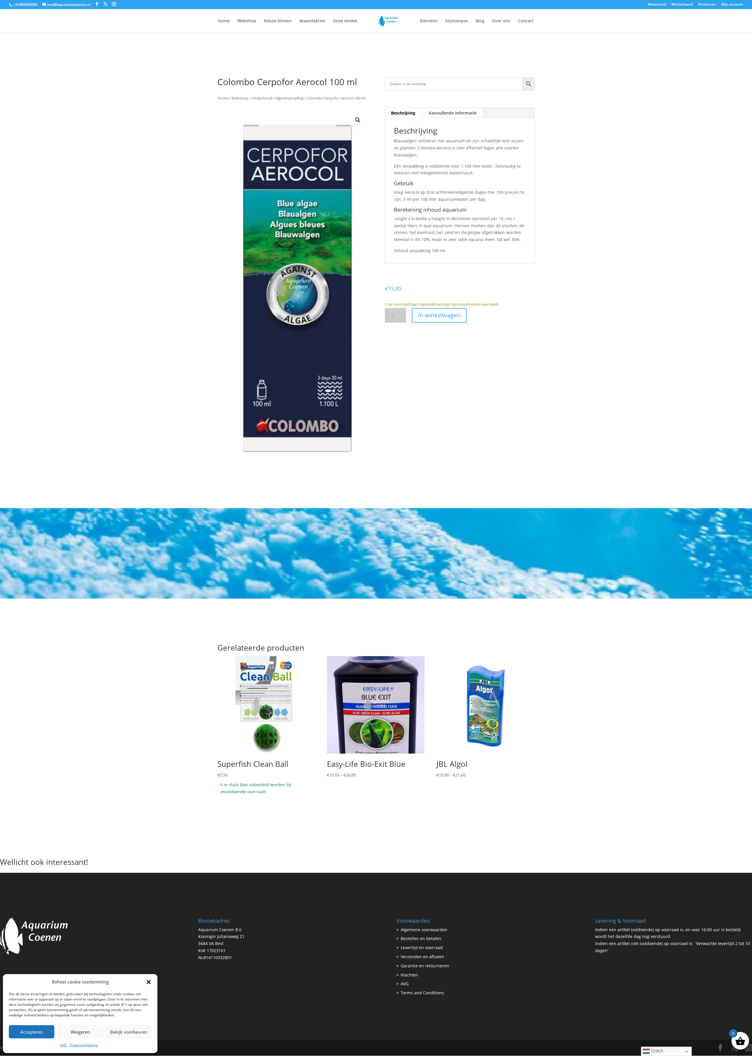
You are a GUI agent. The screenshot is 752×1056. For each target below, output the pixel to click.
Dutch (656, 1050)
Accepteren (31, 1032)
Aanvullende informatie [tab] (452, 113)
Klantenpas (456, 21)
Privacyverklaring (84, 1044)
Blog (480, 21)
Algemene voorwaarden (424, 929)
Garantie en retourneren (425, 966)
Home (224, 21)
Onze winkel (345, 21)
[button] (149, 982)
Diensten (429, 21)
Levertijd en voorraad (422, 947)
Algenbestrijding (289, 98)
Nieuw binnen (278, 21)
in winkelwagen (439, 315)
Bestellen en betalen (421, 938)
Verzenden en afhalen (422, 956)
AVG (63, 1044)
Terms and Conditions (422, 993)
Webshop (246, 21)
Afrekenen (707, 5)
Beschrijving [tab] (403, 113)
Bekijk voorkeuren (128, 1032)
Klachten (409, 975)
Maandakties (312, 21)
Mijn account (732, 5)
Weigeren (80, 1032)
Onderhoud (261, 98)
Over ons (501, 21)
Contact (526, 21)
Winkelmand (682, 5)
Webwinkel (657, 5)
